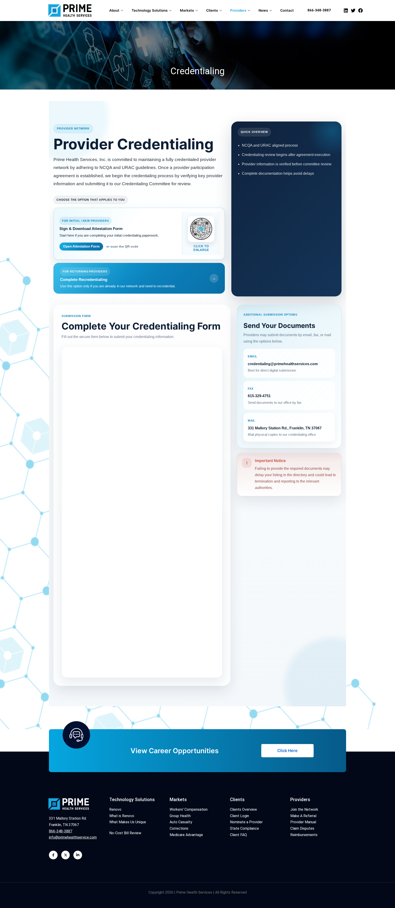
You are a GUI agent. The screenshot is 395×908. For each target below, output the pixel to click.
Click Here (287, 750)
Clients (212, 10)
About (114, 10)
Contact (287, 10)
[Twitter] (353, 10)
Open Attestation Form (81, 246)
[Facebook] (360, 10)
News (263, 10)
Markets (187, 10)
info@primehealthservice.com (73, 837)
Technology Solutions (150, 10)
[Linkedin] (346, 10)
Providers (238, 10)
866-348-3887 (319, 10)
